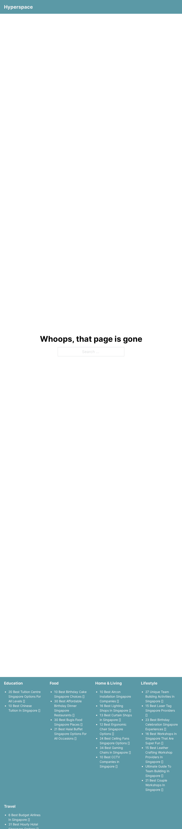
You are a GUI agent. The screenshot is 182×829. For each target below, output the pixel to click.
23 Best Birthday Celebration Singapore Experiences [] (161, 724)
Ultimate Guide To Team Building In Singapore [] (158, 771)
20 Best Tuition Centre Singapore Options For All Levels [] (24, 696)
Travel (10, 806)
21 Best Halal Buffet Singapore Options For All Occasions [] (70, 733)
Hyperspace (18, 7)
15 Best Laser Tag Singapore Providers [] (160, 710)
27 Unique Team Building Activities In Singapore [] (159, 696)
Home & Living (108, 683)
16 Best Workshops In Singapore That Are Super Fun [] (161, 738)
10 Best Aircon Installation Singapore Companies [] (115, 696)
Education (13, 683)
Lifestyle (149, 683)
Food (54, 683)
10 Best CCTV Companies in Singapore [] (110, 761)
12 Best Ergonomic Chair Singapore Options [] (113, 729)
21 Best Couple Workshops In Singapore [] (156, 784)
